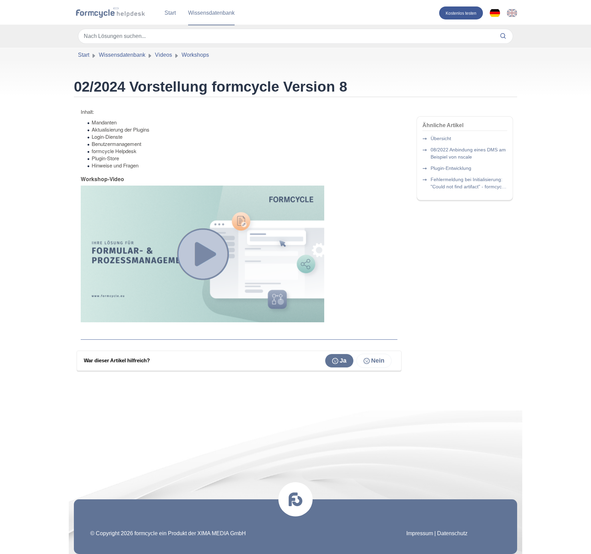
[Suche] (503, 36)
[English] (512, 13)
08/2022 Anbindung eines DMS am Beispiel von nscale (468, 153)
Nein (377, 360)
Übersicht (441, 138)
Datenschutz (452, 533)
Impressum (419, 533)
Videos (163, 55)
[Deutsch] (495, 13)
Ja (343, 360)
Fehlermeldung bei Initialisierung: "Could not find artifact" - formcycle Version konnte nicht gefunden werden (468, 183)
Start (170, 13)
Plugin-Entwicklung (451, 168)
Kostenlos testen (461, 13)
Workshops (195, 55)
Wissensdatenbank (211, 13)
